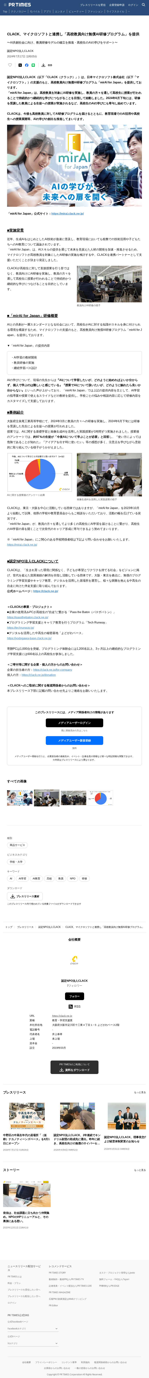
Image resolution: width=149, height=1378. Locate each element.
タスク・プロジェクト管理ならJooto (117, 1272)
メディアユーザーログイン (74, 722)
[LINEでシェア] (33, 65)
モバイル (35, 11)
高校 (49, 878)
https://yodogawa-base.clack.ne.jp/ (29, 638)
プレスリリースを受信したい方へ (24, 1289)
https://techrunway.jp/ (20, 627)
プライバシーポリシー (46, 1362)
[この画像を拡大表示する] (20, 798)
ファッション (95, 11)
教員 (60, 878)
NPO (72, 878)
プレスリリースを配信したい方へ (24, 1296)
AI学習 (22, 878)
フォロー (74, 996)
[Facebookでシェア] (27, 65)
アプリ (47, 11)
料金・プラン (14, 1283)
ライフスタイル (115, 11)
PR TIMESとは (15, 1276)
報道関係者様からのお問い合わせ (110, 1362)
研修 (84, 878)
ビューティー (76, 11)
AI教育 (36, 878)
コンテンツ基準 (69, 1362)
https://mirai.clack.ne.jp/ (22, 544)
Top (5, 11)
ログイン (133, 5)
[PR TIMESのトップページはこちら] (20, 5)
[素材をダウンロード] (43, 65)
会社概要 (26, 1362)
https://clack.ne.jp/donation (39, 674)
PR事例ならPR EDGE (109, 1285)
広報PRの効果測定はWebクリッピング (67, 1298)
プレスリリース (25, 927)
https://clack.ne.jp (62, 1015)
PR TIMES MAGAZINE (60, 1292)
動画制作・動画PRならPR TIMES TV (66, 1279)
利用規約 (85, 1362)
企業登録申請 (116, 5)
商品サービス (17, 845)
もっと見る (140, 1092)
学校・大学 (16, 861)
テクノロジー (18, 11)
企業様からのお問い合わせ (57, 1368)
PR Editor (53, 1305)
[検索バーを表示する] (143, 4)
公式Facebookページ (18, 1321)
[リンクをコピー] (50, 65)
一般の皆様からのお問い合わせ (89, 1368)
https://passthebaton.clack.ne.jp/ (27, 617)
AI (11, 878)
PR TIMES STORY (57, 1272)
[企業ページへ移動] (74, 961)
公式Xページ (14, 1336)
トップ (8, 927)
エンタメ (60, 11)
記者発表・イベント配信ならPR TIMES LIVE (70, 1285)
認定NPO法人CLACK (49, 927)
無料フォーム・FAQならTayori (114, 1279)
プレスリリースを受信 (93, 5)
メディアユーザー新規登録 (74, 740)
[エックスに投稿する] (20, 65)
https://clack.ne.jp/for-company (52, 669)
